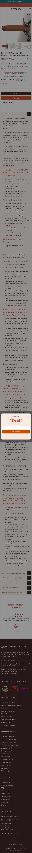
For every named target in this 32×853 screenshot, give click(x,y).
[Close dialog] (29, 415)
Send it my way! (16, 432)
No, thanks (16, 436)
